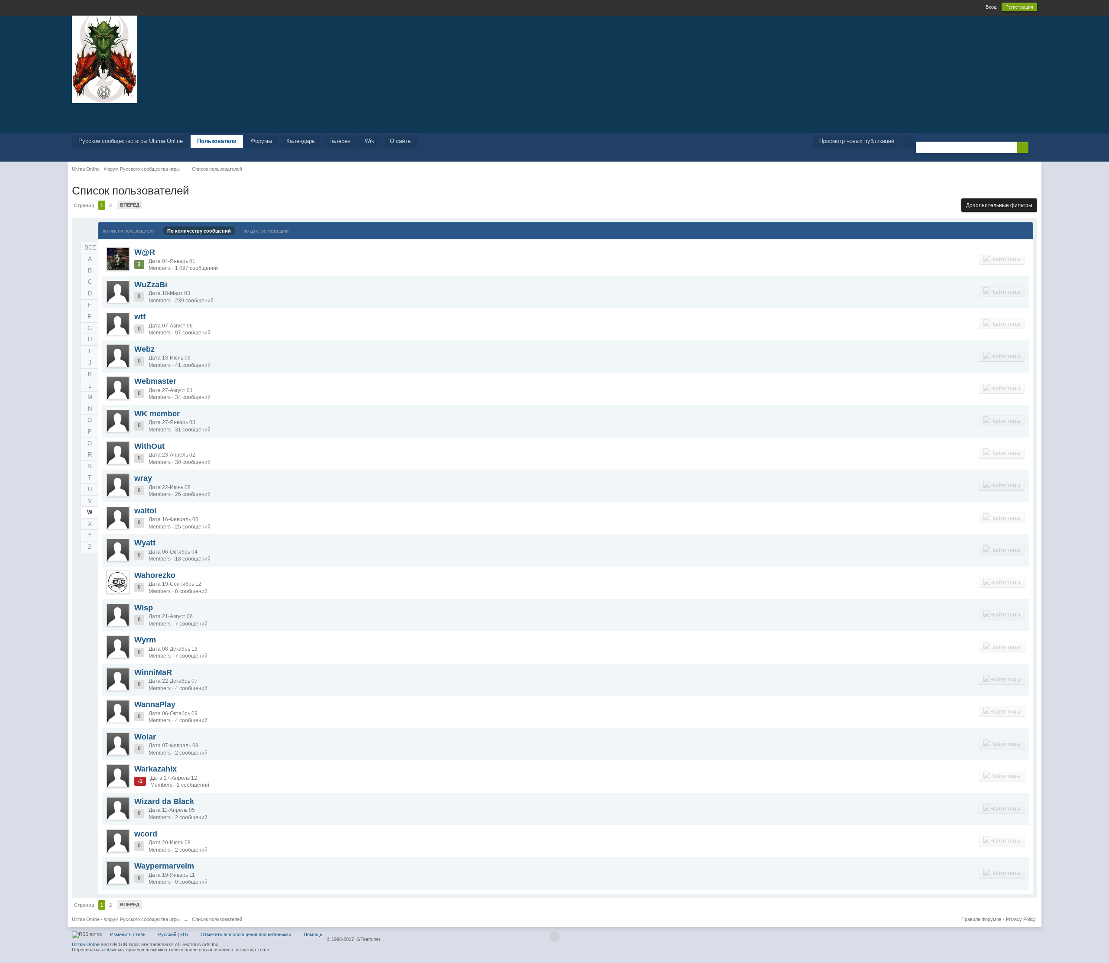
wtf (140, 316)
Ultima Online (86, 944)
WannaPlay (154, 704)
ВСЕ (90, 247)
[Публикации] (1002, 259)
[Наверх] (554, 936)
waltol (145, 510)
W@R (144, 252)
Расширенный (1033, 146)
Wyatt (145, 542)
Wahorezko (154, 575)
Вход (991, 7)
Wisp (143, 607)
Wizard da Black (164, 801)
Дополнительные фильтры (999, 205)
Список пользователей (217, 919)
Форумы (261, 141)
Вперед (129, 205)
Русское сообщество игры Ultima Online (130, 141)
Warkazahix (155, 769)
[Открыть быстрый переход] (908, 141)
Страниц (84, 205)
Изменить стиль (128, 934)
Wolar (145, 737)
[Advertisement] (554, 117)
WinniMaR (153, 672)
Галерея (339, 141)
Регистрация (1019, 7)
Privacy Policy (1021, 919)
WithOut (149, 446)
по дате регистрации (266, 230)
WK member (157, 413)
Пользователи (217, 141)
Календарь (300, 141)
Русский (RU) (173, 934)
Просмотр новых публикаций (856, 141)
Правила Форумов (981, 919)
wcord (145, 834)
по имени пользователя (129, 230)
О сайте (400, 141)
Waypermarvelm (164, 866)
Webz (144, 349)
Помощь (313, 934)
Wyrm (145, 640)
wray (143, 478)
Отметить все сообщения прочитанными (246, 934)
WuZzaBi (150, 284)
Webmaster (155, 381)
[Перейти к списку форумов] (104, 58)
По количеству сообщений (199, 230)
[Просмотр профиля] (118, 259)
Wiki (370, 141)
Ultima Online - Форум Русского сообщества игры (126, 919)
